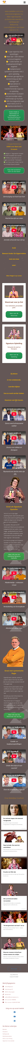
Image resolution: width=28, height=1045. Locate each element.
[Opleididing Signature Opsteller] (14, 560)
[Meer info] (14, 173)
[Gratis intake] (14, 120)
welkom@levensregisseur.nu (12, 997)
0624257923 (8, 994)
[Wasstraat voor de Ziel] (14, 318)
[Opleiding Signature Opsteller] (14, 360)
